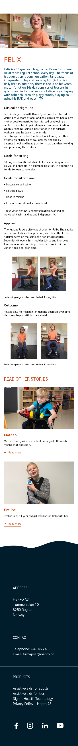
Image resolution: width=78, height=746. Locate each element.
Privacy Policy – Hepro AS (32, 703)
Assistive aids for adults (31, 688)
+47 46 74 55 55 (43, 648)
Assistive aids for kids (29, 693)
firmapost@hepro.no (38, 654)
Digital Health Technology (33, 698)
